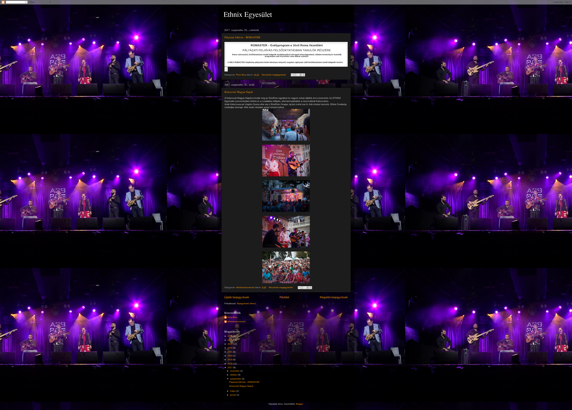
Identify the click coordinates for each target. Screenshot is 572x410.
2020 (230, 356)
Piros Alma (232, 317)
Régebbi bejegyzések (334, 297)
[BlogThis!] (295, 74)
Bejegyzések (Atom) (246, 303)
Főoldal (284, 297)
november (235, 371)
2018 (230, 364)
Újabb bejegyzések (236, 297)
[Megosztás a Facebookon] (300, 74)
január (233, 395)
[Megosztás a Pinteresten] (303, 74)
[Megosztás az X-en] (297, 74)
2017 (230, 367)
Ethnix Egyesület (248, 14)
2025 (230, 336)
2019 (230, 360)
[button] (226, 69)
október (234, 375)
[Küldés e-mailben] (292, 74)
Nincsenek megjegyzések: (274, 75)
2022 (230, 348)
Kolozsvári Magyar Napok (238, 92)
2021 (230, 352)
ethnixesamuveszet (236, 321)
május (233, 391)
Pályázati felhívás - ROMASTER (242, 37)
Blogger (299, 404)
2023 (230, 344)
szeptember (236, 379)
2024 (230, 340)
